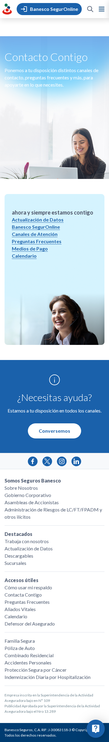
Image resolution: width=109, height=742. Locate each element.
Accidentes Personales (28, 662)
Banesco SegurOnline (36, 227)
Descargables (19, 556)
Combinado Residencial (29, 655)
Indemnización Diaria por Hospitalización (48, 677)
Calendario (24, 256)
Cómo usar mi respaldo (28, 587)
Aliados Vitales (20, 609)
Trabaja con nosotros (27, 541)
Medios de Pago (30, 248)
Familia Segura (20, 641)
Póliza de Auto (20, 648)
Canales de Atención (35, 234)
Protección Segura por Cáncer (36, 670)
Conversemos (54, 431)
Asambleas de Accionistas (32, 502)
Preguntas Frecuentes (36, 241)
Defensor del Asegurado (30, 623)
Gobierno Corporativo (28, 495)
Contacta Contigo (23, 594)
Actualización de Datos (38, 219)
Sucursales (15, 563)
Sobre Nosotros (21, 488)
